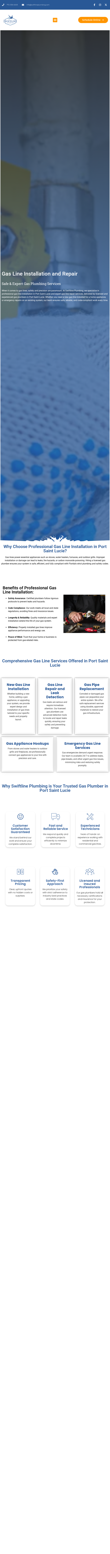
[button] (55, 20)
